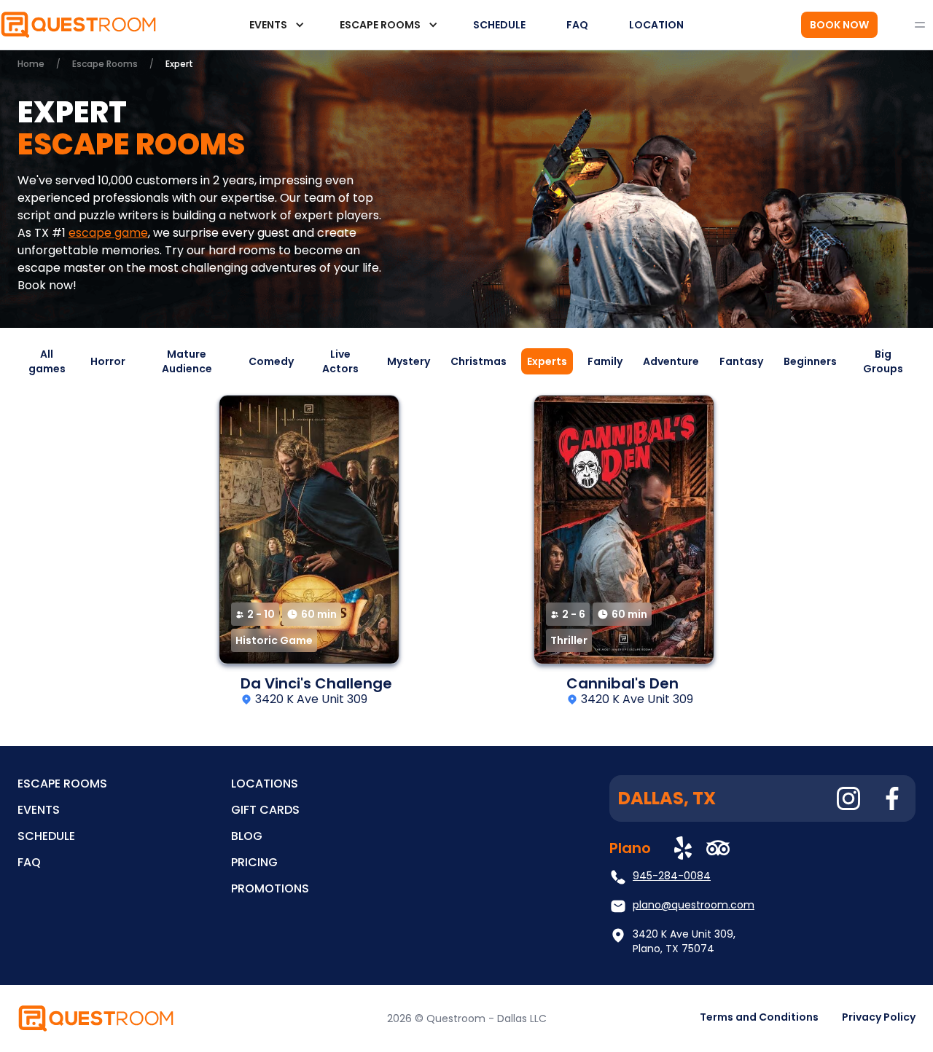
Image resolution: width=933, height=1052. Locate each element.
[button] (274, 25)
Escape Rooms (105, 64)
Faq (29, 862)
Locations (264, 783)
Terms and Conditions (759, 1017)
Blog (246, 836)
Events (38, 809)
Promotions (270, 888)
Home (30, 64)
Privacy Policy (879, 1017)
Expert (179, 64)
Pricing (254, 862)
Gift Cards (265, 809)
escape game (108, 232)
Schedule (46, 836)
